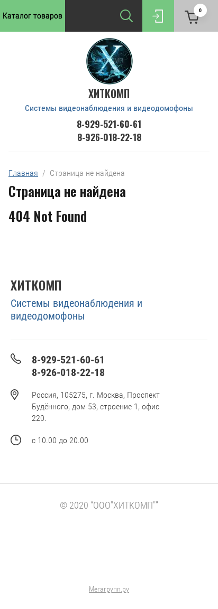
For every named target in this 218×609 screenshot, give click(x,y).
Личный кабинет (158, 16)
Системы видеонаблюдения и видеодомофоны (109, 108)
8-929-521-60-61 (109, 123)
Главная (23, 173)
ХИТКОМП (109, 93)
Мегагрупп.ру (109, 589)
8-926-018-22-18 (109, 137)
